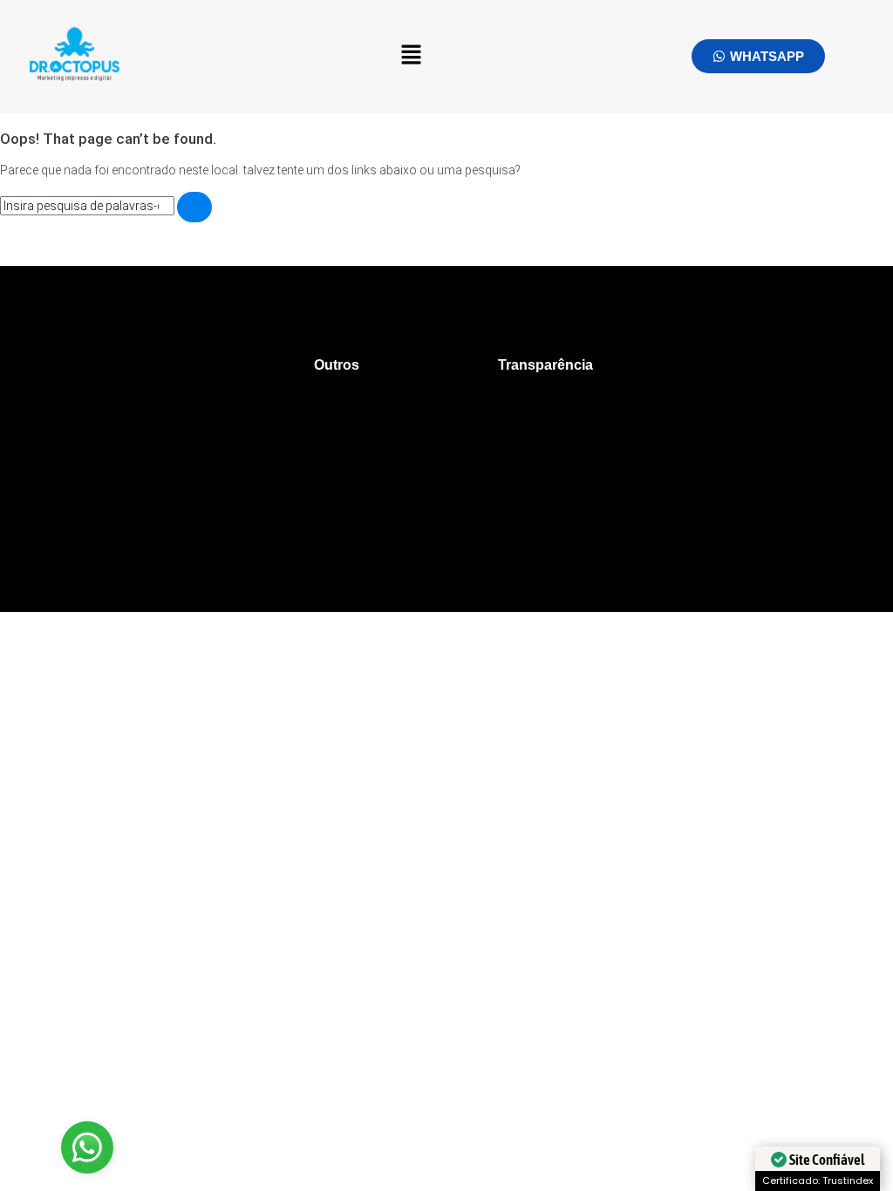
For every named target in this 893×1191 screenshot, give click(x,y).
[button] (411, 56)
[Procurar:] (88, 206)
